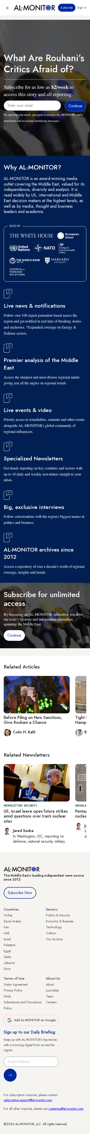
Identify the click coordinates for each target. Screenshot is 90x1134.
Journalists (52, 990)
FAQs (7, 996)
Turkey (8, 915)
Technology (54, 927)
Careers (51, 1002)
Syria (7, 968)
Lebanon (9, 963)
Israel (7, 939)
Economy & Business (59, 921)
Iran (6, 927)
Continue (14, 635)
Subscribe (67, 8)
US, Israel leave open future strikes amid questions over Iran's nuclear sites (36, 816)
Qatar (8, 956)
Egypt (7, 951)
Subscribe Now (20, 892)
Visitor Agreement (16, 984)
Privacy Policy (13, 990)
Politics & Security (58, 915)
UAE (6, 933)
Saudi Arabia (12, 921)
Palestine (9, 945)
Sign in (81, 8)
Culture (51, 933)
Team (49, 996)
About (50, 984)
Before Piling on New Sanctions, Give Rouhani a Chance (33, 720)
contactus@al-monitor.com (66, 1108)
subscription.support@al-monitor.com (28, 1100)
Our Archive (54, 939)
